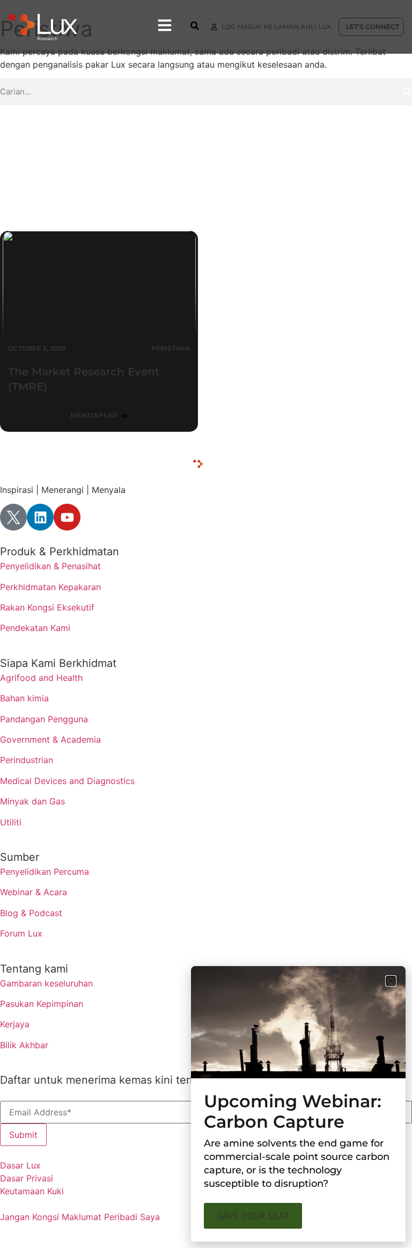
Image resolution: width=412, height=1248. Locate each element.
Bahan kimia (24, 698)
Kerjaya (15, 1024)
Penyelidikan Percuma (44, 871)
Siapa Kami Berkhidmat (58, 663)
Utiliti (10, 822)
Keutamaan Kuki (32, 1191)
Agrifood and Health (41, 677)
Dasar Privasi (26, 1178)
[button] (391, 981)
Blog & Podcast (31, 913)
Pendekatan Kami (35, 627)
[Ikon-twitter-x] (13, 517)
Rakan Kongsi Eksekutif (47, 607)
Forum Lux (21, 933)
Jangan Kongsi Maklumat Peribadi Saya (80, 1216)
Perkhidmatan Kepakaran (50, 587)
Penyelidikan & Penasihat (50, 566)
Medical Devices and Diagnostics (67, 780)
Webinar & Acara (33, 892)
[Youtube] (67, 517)
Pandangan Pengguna (44, 719)
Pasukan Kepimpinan (41, 1003)
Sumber (19, 857)
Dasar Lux (20, 1165)
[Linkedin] (40, 517)
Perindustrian (26, 759)
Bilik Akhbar (24, 1045)
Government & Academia (50, 739)
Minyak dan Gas (32, 801)
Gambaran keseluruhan (46, 983)
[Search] (407, 91)
